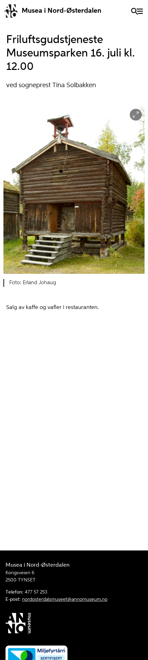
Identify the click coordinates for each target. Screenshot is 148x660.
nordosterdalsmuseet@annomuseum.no (64, 599)
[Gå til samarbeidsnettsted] (74, 624)
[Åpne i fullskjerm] (136, 115)
